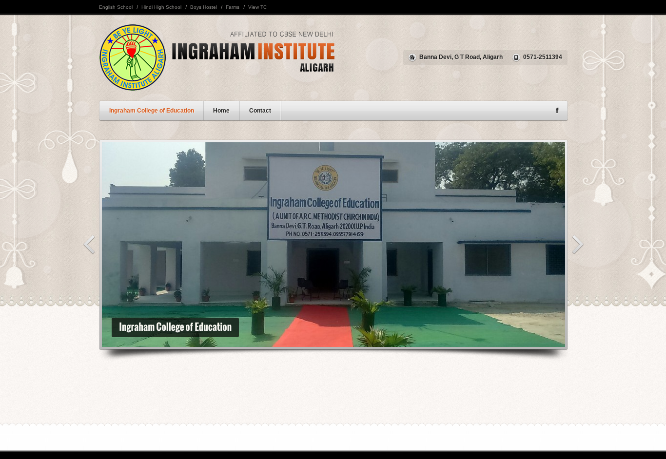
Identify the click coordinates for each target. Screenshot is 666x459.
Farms (232, 7)
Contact (260, 110)
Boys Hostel (203, 7)
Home (221, 110)
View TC (257, 7)
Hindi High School (161, 7)
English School (116, 7)
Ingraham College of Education (151, 110)
